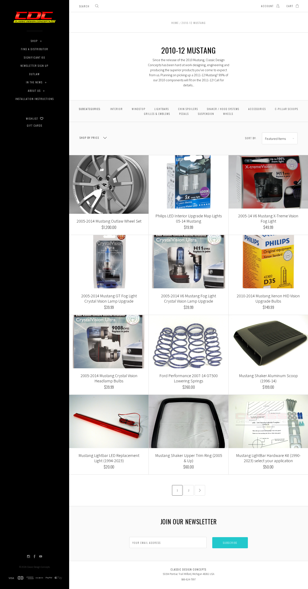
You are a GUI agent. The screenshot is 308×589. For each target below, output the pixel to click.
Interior (116, 109)
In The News (34, 82)
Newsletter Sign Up (34, 65)
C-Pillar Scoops (286, 109)
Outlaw (34, 74)
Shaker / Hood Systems (223, 109)
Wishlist (32, 118)
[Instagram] (28, 557)
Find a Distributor (34, 49)
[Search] (97, 6)
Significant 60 (34, 57)
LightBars (161, 109)
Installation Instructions (34, 99)
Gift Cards (34, 125)
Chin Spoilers (188, 109)
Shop (34, 41)
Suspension (206, 113)
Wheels (228, 113)
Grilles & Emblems (157, 113)
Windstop (138, 109)
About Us (34, 90)
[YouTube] (40, 557)
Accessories (257, 109)
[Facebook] (34, 557)
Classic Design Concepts (38, 566)
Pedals (184, 113)
